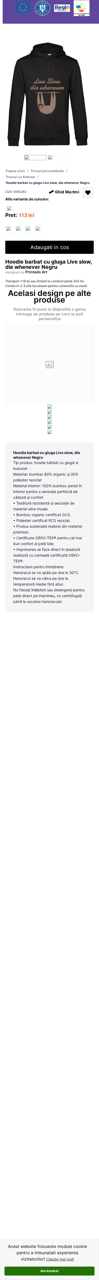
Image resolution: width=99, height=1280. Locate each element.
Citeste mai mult (60, 1259)
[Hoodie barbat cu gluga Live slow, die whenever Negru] (8, 230)
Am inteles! (49, 1271)
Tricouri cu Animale (20, 177)
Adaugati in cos (49, 247)
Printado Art (36, 272)
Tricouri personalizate (47, 171)
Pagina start (15, 171)
